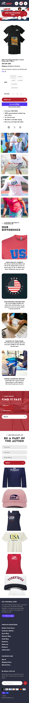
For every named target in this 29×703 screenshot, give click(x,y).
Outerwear (5, 644)
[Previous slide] (19, 18)
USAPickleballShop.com (8, 697)
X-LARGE (20, 80)
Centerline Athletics (8, 631)
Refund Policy (6, 665)
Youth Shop (5, 639)
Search (4, 659)
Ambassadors (6, 650)
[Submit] (25, 683)
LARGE (13, 80)
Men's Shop (5, 633)
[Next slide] (24, 18)
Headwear (5, 642)
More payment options (14, 107)
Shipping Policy (6, 662)
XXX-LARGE (15, 88)
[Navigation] (25, 3)
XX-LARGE (14, 84)
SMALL (13, 76)
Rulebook (5, 647)
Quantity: (7, 94)
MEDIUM (20, 76)
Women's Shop (6, 636)
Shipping (4, 66)
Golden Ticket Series (8, 628)
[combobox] (14, 405)
